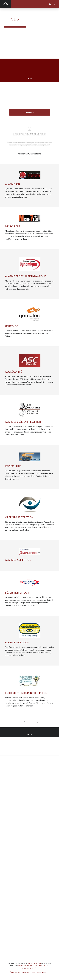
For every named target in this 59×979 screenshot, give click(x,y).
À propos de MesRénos (19, 972)
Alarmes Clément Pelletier (23, 421)
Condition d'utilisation (28, 966)
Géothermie (9, 847)
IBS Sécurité (13, 466)
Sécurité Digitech (17, 592)
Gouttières (8, 790)
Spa (5, 939)
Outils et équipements (13, 928)
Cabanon (7, 769)
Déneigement (9, 776)
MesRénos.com (34, 963)
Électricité (8, 915)
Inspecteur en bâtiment (13, 921)
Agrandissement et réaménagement (19, 904)
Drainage (8, 787)
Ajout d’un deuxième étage (15, 901)
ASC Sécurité (13, 371)
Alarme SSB (12, 184)
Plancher (7, 861)
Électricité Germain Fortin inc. (26, 693)
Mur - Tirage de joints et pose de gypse (20, 885)
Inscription (50, 4)
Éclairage (8, 911)
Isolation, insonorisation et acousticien (20, 851)
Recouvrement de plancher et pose (18, 854)
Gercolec (11, 326)
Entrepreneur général (13, 918)
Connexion (54, 4)
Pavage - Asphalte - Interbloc (15, 797)
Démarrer (29, 112)
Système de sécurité (12, 868)
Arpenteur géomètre (12, 908)
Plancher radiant (11, 858)
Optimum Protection (19, 517)
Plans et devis (9, 897)
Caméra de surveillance (14, 882)
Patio (6, 794)
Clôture (7, 773)
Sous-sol (7, 844)
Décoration (9, 837)
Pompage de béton (11, 952)
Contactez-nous (39, 972)
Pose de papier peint (12, 935)
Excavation (8, 780)
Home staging (9, 833)
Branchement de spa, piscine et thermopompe (23, 942)
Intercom (8, 864)
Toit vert (7, 814)
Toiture (7, 811)
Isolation (7, 925)
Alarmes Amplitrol (18, 559)
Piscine (7, 946)
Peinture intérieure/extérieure (17, 932)
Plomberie (8, 949)
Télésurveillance (11, 875)
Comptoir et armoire (12, 826)
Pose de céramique (12, 830)
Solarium (7, 807)
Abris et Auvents (11, 766)
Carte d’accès (9, 878)
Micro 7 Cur (13, 226)
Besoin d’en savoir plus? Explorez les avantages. (29, 159)
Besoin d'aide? (29, 117)
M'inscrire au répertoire (29, 154)
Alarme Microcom (17, 642)
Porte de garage (10, 804)
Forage (7, 783)
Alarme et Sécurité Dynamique (25, 276)
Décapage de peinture (13, 800)
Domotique (8, 840)
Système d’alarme (11, 871)
